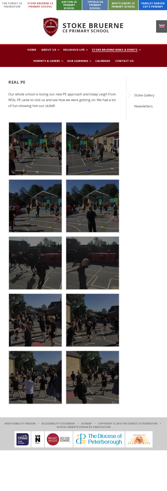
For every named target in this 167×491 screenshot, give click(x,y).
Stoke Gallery (144, 95)
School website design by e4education (84, 427)
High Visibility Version (20, 423)
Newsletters (143, 106)
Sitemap (86, 423)
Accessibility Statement (58, 423)
